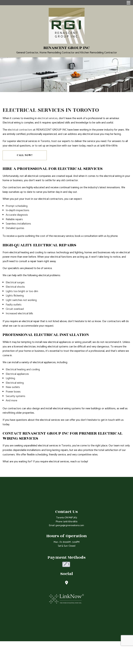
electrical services (47, 118)
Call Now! (25, 155)
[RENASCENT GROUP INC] (67, 25)
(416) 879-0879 (70, 522)
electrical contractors (20, 129)
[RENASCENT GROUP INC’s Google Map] (67, 583)
